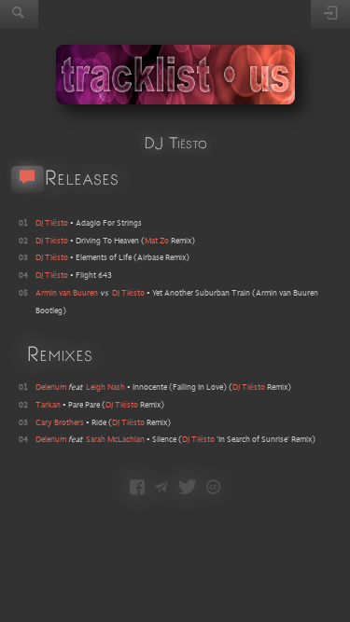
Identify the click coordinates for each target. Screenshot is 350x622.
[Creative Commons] (213, 488)
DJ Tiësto (248, 387)
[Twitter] (187, 488)
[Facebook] (137, 488)
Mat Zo (157, 241)
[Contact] (161, 488)
